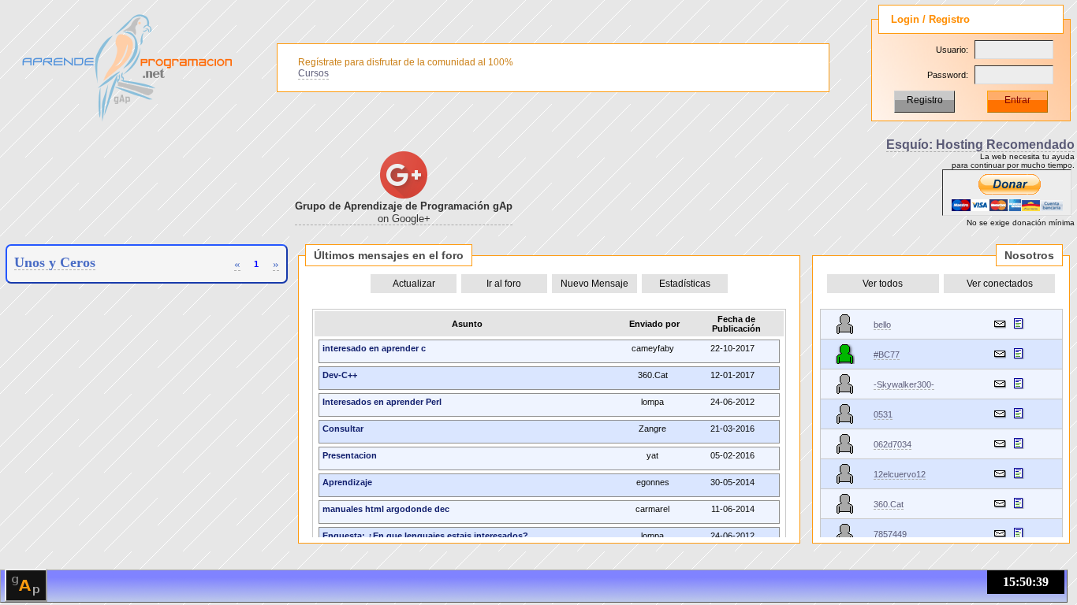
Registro (925, 100)
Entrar (1017, 100)
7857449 (890, 534)
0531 (883, 414)
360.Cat (889, 504)
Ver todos (883, 283)
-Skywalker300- (904, 384)
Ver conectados (1000, 283)
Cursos (313, 73)
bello (882, 324)
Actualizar (414, 283)
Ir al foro (503, 283)
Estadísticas (684, 283)
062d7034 (892, 444)
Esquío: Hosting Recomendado (980, 144)
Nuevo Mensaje (594, 283)
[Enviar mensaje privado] (1000, 323)
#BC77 (887, 354)
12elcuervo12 (900, 474)
